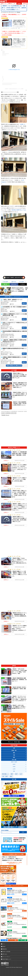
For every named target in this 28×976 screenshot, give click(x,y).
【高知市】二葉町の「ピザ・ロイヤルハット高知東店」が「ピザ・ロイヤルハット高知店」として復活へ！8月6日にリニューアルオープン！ (19, 507)
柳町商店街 (8, 413)
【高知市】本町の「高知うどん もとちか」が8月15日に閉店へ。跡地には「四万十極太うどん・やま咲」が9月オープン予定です (19, 493)
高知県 (19, 12)
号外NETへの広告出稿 (6, 951)
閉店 (15, 413)
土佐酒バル (22, 124)
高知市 (11, 776)
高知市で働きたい (9, 296)
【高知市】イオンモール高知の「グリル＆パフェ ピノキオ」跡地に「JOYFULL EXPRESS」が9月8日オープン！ (19, 628)
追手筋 (12, 413)
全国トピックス (3, 3)
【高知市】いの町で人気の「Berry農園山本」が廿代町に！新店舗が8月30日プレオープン (19, 707)
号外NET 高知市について (6, 959)
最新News (10, 3)
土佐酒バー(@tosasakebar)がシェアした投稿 (14, 88)
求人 (15, 3)
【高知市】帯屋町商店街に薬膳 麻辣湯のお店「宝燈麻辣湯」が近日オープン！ (19, 680)
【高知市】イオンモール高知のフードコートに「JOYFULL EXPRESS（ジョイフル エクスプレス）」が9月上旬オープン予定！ (19, 468)
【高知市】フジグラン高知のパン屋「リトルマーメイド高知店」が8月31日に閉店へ (19, 479)
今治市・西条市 (5, 776)
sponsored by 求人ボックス (18, 296)
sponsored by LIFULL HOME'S (18, 885)
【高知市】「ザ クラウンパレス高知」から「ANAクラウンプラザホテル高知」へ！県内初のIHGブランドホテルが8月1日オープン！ (19, 699)
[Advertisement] (14, 432)
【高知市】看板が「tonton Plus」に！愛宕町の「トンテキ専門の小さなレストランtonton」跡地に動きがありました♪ (19, 561)
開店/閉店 (19, 3)
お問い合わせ (4, 954)
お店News (24, 3)
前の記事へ (6, 281)
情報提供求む (4, 949)
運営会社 (3, 946)
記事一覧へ (14, 281)
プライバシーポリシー (6, 956)
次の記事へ (22, 281)
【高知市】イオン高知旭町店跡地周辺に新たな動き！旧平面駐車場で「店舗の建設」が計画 (19, 453)
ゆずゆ (8, 415)
